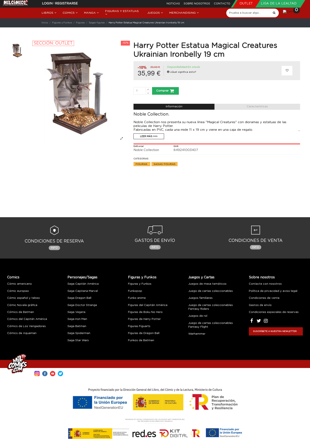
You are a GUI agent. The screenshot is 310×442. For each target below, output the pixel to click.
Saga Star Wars (78, 340)
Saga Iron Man (77, 319)
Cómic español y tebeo (23, 298)
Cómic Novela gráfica (22, 305)
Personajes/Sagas (82, 277)
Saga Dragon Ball (79, 298)
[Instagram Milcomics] (37, 373)
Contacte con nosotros (265, 284)
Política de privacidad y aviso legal (273, 291)
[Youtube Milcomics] (52, 373)
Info (54, 248)
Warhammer (196, 334)
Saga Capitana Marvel (82, 291)
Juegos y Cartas (201, 277)
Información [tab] (174, 106)
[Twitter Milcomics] (60, 373)
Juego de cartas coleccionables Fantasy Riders (210, 307)
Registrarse (66, 3)
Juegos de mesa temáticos (207, 284)
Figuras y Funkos (142, 277)
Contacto (222, 3)
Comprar (162, 90)
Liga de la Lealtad (279, 3)
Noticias (174, 3)
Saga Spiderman (78, 333)
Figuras (142, 164)
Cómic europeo (18, 291)
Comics (13, 277)
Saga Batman (76, 326)
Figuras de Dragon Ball (143, 333)
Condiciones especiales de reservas (274, 312)
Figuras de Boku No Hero (145, 312)
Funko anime (137, 298)
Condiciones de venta (264, 298)
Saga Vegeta (76, 312)
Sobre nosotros (197, 3)
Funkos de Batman (141, 340)
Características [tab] (257, 106)
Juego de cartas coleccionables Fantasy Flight (210, 325)
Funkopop (135, 291)
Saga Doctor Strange (82, 305)
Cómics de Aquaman (21, 333)
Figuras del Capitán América (147, 305)
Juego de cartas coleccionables (210, 291)
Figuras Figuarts (139, 326)
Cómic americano (19, 284)
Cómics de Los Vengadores (26, 326)
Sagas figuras (164, 164)
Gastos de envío (260, 305)
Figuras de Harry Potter (144, 319)
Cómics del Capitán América (27, 319)
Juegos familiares (200, 298)
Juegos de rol (197, 316)
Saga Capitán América (83, 284)
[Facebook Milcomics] (44, 373)
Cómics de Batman (20, 312)
